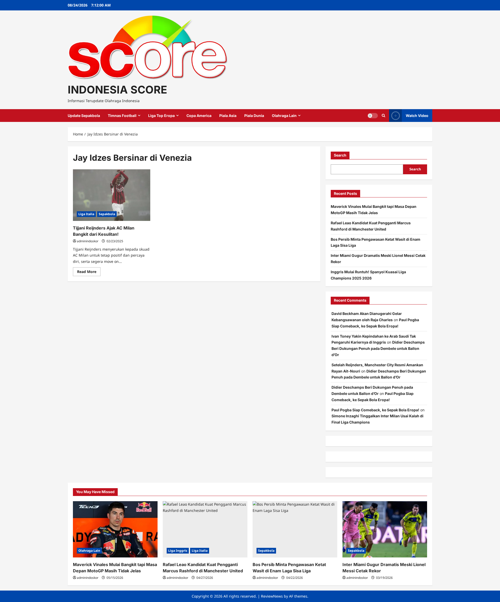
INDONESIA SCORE (117, 89)
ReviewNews (272, 596)
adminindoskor (87, 241)
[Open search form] (383, 115)
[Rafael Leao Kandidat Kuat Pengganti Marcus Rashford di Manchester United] (205, 529)
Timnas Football (122, 115)
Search (340, 155)
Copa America (198, 115)
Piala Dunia (254, 115)
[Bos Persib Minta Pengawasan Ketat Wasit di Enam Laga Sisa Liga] (295, 529)
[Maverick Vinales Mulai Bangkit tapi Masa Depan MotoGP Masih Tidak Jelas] (115, 529)
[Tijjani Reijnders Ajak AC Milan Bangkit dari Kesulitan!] (111, 195)
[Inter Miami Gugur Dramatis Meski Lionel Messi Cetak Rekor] (384, 529)
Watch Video (417, 115)
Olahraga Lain (284, 115)
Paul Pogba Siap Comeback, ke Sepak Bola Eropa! (375, 410)
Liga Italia (86, 214)
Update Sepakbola (84, 115)
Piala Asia (227, 115)
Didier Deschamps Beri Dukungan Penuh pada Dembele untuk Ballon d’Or (378, 348)
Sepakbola (107, 214)
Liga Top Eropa (161, 115)
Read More (89, 272)
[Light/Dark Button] (372, 115)
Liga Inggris (177, 550)
